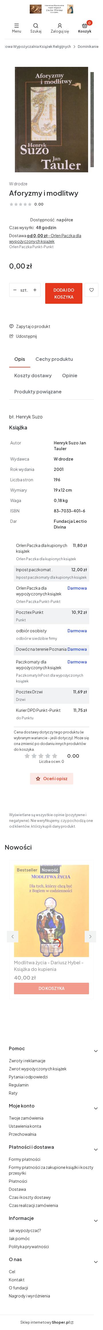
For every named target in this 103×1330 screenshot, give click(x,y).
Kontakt (17, 1279)
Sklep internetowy (45, 1322)
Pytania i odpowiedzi (28, 1076)
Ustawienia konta (25, 1126)
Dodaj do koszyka (64, 293)
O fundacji (18, 1287)
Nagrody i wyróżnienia (29, 1295)
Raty (13, 1092)
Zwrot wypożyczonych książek (38, 1068)
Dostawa (17, 1189)
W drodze (18, 183)
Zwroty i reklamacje (27, 1060)
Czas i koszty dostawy (30, 1197)
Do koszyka (52, 988)
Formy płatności (24, 1159)
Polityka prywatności (29, 1246)
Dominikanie (88, 46)
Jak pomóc (19, 1238)
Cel (12, 1271)
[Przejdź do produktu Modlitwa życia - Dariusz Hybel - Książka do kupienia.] (51, 911)
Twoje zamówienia (26, 1117)
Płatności (18, 1181)
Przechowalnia (22, 1134)
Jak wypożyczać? (25, 1230)
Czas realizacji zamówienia (33, 1205)
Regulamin (19, 1084)
